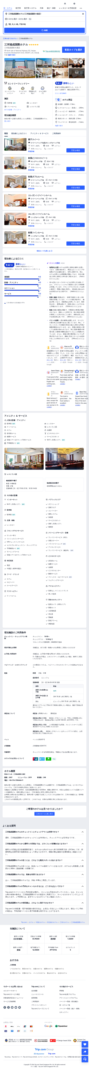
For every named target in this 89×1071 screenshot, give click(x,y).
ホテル (31, 922)
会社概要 (34, 991)
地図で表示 (59, 126)
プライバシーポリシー (39, 1005)
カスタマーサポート (10, 991)
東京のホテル (26, 969)
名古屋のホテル (15, 973)
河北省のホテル (52, 922)
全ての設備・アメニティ (12, 110)
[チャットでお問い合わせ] (85, 1059)
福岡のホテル (48, 969)
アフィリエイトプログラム (68, 998)
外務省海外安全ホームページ (13, 998)
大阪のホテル (37, 969)
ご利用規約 (35, 1001)
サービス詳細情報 (9, 1001)
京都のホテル (26, 973)
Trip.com (24, 922)
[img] (19, 68)
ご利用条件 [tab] (56, 133)
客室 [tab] (6, 133)
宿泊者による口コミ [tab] (19, 133)
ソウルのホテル (15, 969)
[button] (70, 3)
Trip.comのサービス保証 (11, 994)
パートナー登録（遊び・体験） (70, 1008)
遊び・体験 (51, 8)
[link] (65, 3)
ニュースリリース (37, 994)
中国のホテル (40, 922)
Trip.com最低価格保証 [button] (52, 51)
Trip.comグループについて (40, 1008)
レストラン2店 (52, 427)
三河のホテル (64, 922)
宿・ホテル (7, 8)
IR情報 (61, 991)
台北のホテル (62, 973)
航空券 (18, 8)
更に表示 (7, 121)
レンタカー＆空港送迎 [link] (67, 8)
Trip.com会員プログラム (67, 994)
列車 (41, 8)
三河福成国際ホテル (16, 44)
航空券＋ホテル (30, 8)
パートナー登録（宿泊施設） (69, 1001)
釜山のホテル (51, 973)
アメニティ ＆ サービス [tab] (39, 133)
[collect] (85, 1044)
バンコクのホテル (39, 973)
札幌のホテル (59, 969)
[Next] (84, 458)
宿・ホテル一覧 (64, 1005)
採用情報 (34, 998)
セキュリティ (63, 1012)
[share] (85, 1051)
